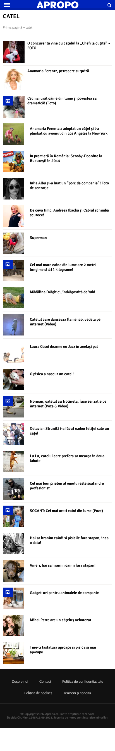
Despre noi (20, 681)
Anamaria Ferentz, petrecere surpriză (58, 71)
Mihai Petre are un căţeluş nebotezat (60, 620)
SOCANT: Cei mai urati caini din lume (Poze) (66, 510)
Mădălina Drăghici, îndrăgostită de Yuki (62, 292)
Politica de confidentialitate (82, 681)
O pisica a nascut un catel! (52, 374)
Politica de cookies (38, 693)
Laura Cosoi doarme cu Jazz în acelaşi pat (64, 346)
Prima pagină (12, 27)
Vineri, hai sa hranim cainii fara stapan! (62, 565)
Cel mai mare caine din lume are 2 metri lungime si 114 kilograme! (63, 267)
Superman (38, 237)
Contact (45, 681)
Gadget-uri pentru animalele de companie (64, 592)
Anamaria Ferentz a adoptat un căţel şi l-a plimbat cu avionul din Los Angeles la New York (68, 131)
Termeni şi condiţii (77, 693)
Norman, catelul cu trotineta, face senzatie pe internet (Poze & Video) (68, 404)
